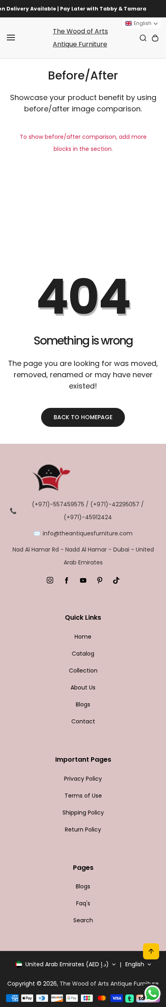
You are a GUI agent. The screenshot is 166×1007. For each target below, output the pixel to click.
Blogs (83, 704)
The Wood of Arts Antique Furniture (80, 38)
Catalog (83, 654)
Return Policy (83, 829)
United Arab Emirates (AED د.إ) (67, 964)
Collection (83, 670)
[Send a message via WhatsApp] (152, 993)
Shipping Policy (83, 813)
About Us (83, 687)
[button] (142, 23)
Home (83, 637)
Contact (83, 721)
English (134, 964)
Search (83, 920)
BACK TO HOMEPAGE (83, 417)
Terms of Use (83, 796)
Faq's (83, 903)
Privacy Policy (83, 779)
